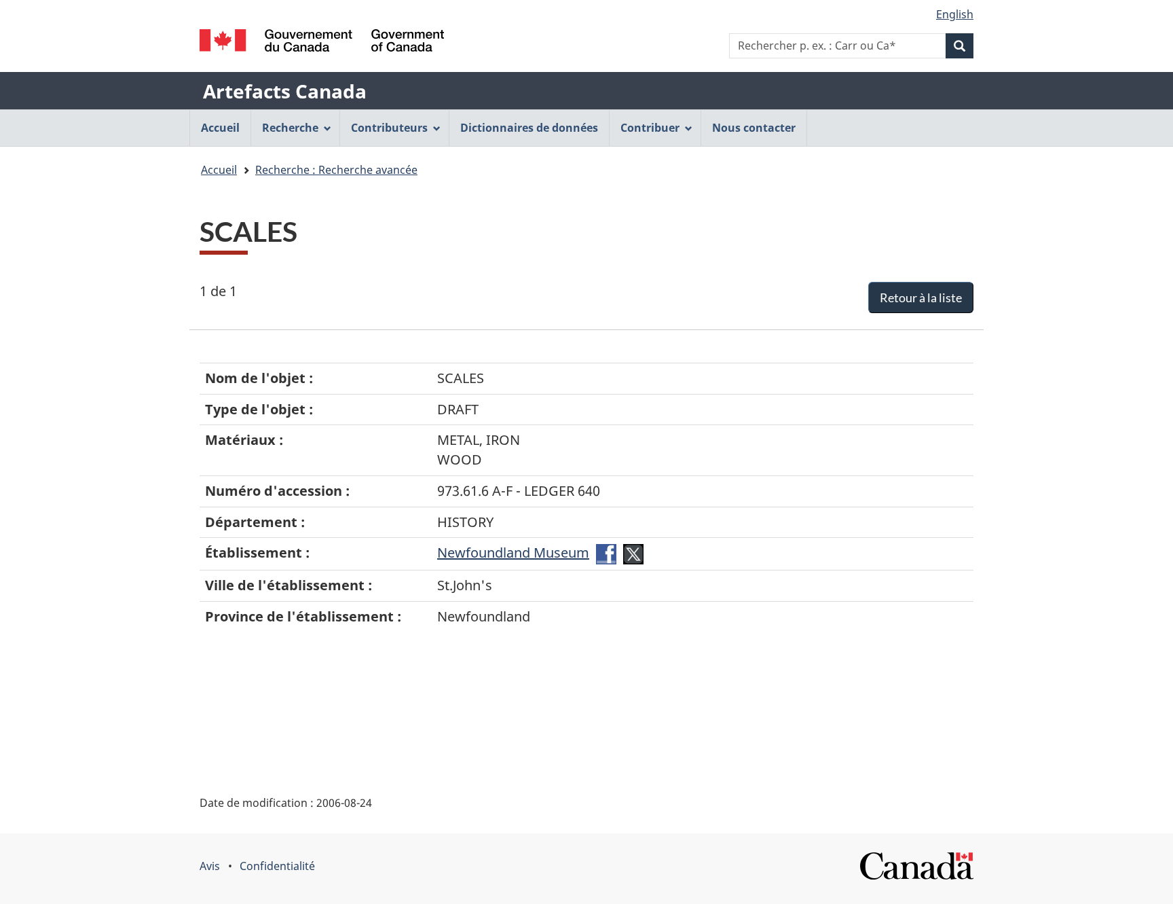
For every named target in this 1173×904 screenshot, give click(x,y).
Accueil (219, 169)
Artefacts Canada (285, 91)
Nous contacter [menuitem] (754, 127)
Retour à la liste (921, 297)
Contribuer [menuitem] (649, 127)
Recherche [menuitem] (290, 127)
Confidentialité (277, 865)
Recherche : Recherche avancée (336, 169)
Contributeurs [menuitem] (389, 127)
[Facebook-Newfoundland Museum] (606, 552)
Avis (210, 865)
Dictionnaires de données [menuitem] (529, 127)
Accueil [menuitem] (220, 127)
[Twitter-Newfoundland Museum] (633, 552)
